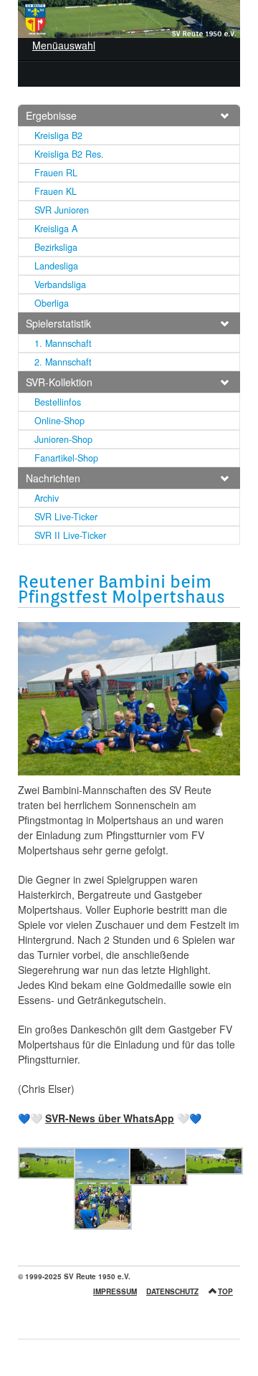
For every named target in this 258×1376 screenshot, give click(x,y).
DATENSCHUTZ (172, 1291)
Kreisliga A (55, 228)
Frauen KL (55, 191)
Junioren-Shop (63, 439)
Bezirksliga (55, 247)
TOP (225, 1291)
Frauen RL (55, 172)
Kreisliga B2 (58, 135)
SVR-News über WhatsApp (109, 1118)
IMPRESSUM (115, 1291)
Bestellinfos (57, 402)
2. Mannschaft (63, 361)
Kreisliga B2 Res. (69, 154)
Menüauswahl (63, 45)
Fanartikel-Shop (66, 458)
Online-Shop (59, 420)
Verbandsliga (60, 284)
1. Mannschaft (63, 343)
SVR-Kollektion (59, 382)
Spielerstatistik (58, 323)
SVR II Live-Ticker (70, 535)
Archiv (46, 498)
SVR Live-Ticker (65, 516)
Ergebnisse (51, 115)
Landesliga (56, 265)
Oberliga (51, 303)
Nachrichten (53, 478)
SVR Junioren (61, 210)
